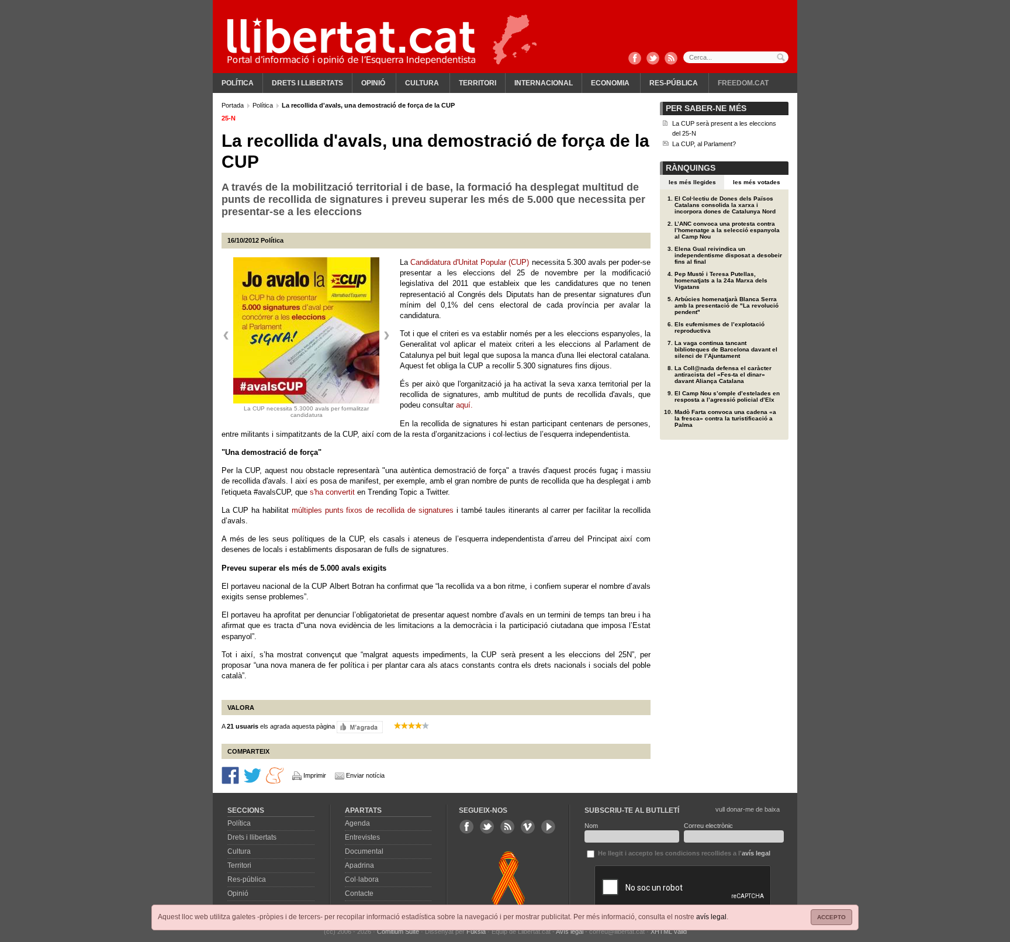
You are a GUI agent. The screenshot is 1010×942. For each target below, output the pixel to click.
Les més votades (756, 182)
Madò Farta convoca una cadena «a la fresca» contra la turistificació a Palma (725, 418)
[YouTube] (548, 826)
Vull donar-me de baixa (747, 809)
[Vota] (360, 726)
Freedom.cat (743, 83)
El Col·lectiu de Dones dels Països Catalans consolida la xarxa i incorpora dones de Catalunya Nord (725, 205)
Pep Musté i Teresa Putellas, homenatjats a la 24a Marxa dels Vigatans (721, 280)
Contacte (359, 893)
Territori (477, 83)
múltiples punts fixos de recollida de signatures (373, 510)
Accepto (831, 917)
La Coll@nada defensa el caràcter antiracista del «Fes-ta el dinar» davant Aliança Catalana (723, 374)
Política (238, 83)
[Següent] (386, 335)
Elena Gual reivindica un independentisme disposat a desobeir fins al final (728, 255)
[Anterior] (226, 335)
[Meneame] (274, 774)
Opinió (373, 83)
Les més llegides (692, 182)
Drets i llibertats (307, 83)
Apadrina (359, 865)
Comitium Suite (398, 931)
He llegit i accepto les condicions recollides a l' (683, 853)
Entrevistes (362, 837)
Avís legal (569, 931)
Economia (610, 83)
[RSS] (671, 59)
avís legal (711, 917)
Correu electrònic (708, 825)
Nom (591, 825)
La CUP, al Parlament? (704, 143)
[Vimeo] (527, 826)
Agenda (357, 823)
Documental (364, 851)
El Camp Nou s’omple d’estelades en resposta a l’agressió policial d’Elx (727, 396)
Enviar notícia (365, 775)
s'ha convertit (332, 492)
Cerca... (735, 57)
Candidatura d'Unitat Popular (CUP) (469, 262)
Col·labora (362, 879)
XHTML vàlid (669, 931)
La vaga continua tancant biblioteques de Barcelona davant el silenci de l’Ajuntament (726, 349)
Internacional (543, 83)
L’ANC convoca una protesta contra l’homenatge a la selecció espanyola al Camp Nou (727, 230)
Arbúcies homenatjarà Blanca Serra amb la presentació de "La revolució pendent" (727, 305)
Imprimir (314, 775)
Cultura (422, 83)
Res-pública (673, 83)
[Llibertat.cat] (351, 41)
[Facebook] (634, 59)
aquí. (464, 405)
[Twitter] (652, 59)
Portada (233, 105)
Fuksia (476, 931)
